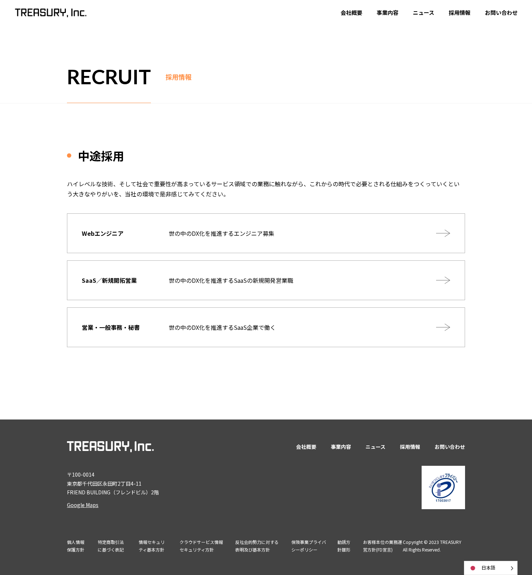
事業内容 (387, 12)
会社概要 (351, 12)
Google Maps (82, 504)
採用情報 (459, 12)
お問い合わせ (501, 12)
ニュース (423, 12)
